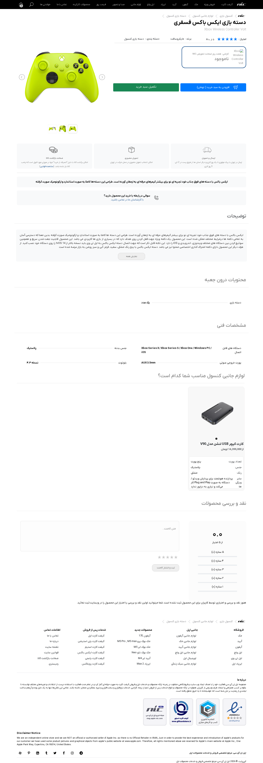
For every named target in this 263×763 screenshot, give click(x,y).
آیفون (185, 4)
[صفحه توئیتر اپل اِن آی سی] (55, 753)
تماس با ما (62, 4)
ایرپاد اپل (237, 664)
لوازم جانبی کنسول (203, 16)
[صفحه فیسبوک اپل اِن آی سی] (63, 753)
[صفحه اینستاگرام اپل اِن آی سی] (72, 753)
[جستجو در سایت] (31, 4)
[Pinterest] (29, 753)
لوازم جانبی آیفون (186, 635)
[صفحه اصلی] (241, 4)
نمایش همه (131, 256)
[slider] (227, 39)
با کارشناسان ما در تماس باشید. (127, 199)
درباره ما (54, 641)
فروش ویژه (209, 4)
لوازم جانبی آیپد (187, 647)
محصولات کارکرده (81, 4)
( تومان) (213, 87)
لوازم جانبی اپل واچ (185, 652)
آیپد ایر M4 (144, 658)
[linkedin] (37, 753)
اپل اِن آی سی (242, 17)
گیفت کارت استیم (94, 647)
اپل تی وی (236, 658)
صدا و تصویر (118, 4)
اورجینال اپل (189, 658)
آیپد (174, 4)
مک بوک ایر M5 (142, 647)
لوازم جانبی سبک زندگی (183, 664)
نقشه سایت (52, 647)
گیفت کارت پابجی (94, 658)
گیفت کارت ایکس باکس (90, 652)
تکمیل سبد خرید (146, 87)
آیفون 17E (144, 635)
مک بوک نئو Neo (141, 652)
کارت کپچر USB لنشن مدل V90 (221, 444)
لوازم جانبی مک (187, 641)
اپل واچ (150, 4)
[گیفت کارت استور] (181, 712)
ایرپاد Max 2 (143, 664)
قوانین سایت (51, 652)
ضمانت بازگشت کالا (48, 658)
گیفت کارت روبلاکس (93, 664)
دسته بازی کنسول (176, 16)
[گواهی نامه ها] (234, 712)
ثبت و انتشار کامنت (166, 567)
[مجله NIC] (155, 712)
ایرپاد (163, 4)
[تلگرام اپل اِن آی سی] (81, 753)
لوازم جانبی (136, 4)
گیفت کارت (227, 4)
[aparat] (20, 753)
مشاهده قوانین (46, 166)
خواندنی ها (45, 4)
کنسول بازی (226, 16)
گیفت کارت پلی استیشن (91, 641)
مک (196, 4)
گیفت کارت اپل (96, 635)
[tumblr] (46, 753)
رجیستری (54, 664)
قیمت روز (101, 4)
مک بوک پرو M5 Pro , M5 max (133, 641)
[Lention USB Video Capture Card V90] (216, 413)
